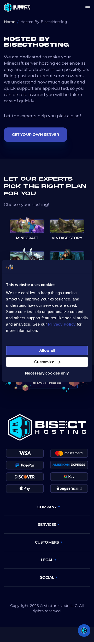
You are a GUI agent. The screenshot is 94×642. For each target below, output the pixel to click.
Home (9, 21)
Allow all (47, 350)
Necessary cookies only (47, 373)
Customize (44, 362)
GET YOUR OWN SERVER (35, 134)
